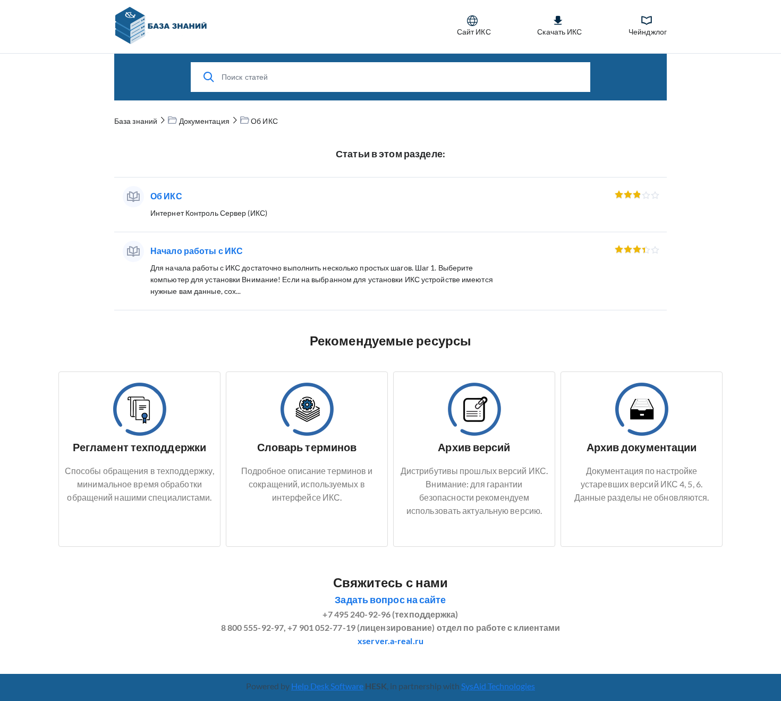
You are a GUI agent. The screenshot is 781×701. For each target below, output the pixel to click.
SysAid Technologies (498, 686)
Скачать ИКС (559, 31)
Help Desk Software (327, 686)
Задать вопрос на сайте (390, 599)
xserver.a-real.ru (390, 641)
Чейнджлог (648, 31)
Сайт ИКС (474, 31)
